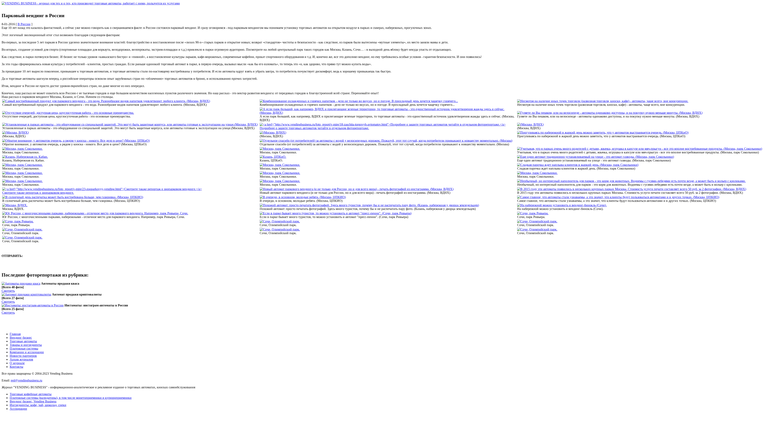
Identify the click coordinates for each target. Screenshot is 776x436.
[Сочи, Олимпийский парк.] (280, 221)
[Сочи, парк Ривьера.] (532, 213)
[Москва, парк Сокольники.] (22, 148)
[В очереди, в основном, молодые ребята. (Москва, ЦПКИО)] (303, 197)
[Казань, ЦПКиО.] (273, 156)
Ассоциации (18, 408)
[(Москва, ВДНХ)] (530, 124)
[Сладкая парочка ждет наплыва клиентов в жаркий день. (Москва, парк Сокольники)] (577, 165)
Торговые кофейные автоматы (31, 394)
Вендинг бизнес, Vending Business (33, 401)
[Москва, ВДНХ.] (14, 205)
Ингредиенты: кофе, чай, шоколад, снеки (38, 405)
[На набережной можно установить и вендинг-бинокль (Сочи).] (562, 205)
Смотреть (8, 290)
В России (24, 24)
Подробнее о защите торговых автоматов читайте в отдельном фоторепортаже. (314, 128)
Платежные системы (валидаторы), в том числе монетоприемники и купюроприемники (71, 397)
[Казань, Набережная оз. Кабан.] (25, 156)
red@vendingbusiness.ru (26, 380)
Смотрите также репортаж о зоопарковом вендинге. (38, 192)
